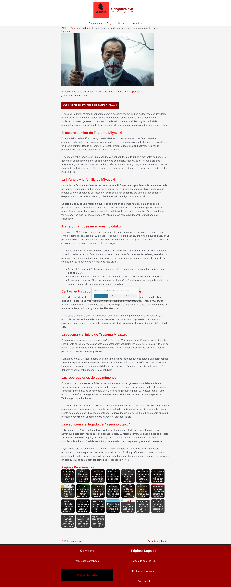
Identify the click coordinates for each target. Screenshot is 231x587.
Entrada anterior (72, 541)
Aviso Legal (144, 581)
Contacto (123, 23)
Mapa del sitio (87, 575)
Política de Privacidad (143, 571)
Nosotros (137, 23)
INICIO (64, 28)
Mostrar (112, 105)
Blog (109, 23)
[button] (101, 23)
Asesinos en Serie (80, 28)
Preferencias (130, 296)
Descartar (115, 296)
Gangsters (94, 23)
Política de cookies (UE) (143, 561)
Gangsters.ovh (122, 9)
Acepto (100, 296)
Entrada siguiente (158, 541)
